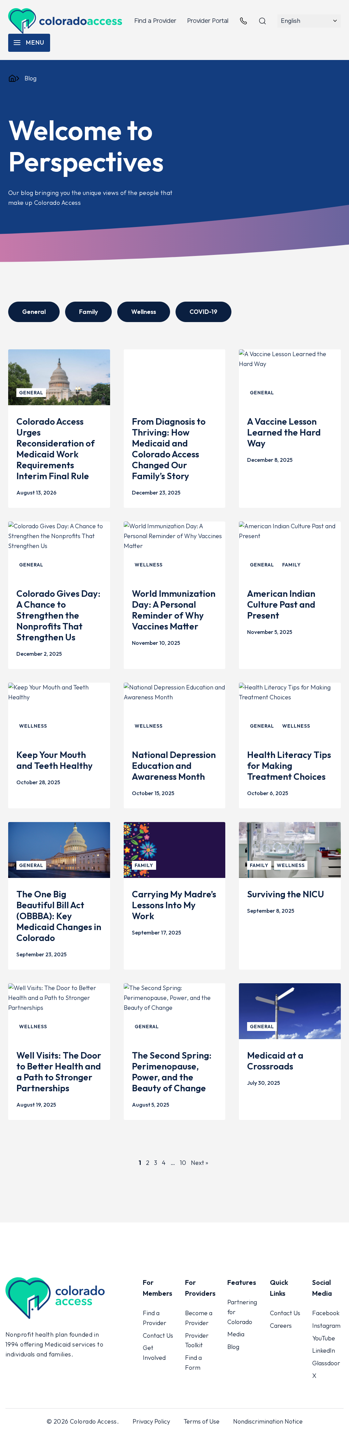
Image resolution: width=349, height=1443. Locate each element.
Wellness (143, 312)
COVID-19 (203, 312)
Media (235, 1334)
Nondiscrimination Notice (268, 1421)
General (34, 312)
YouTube (323, 1338)
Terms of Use (201, 1421)
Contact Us (158, 1335)
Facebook (325, 1313)
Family (88, 312)
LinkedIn (323, 1351)
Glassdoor (326, 1363)
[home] (12, 78)
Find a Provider (155, 21)
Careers (281, 1326)
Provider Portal (207, 21)
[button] (29, 43)
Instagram (326, 1326)
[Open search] (262, 21)
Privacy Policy (151, 1421)
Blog (233, 1347)
